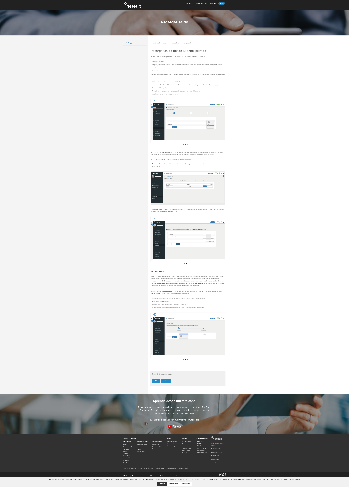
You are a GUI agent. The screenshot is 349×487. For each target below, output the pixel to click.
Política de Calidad (159, 468)
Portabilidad (126, 460)
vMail (138, 447)
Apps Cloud (155, 444)
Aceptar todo (162, 483)
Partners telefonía (187, 446)
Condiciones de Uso (143, 468)
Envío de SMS (126, 458)
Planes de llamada (172, 444)
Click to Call (126, 449)
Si (156, 381)
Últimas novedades (201, 452)
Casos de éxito (186, 444)
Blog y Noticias (200, 450)
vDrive (139, 449)
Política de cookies (294, 479)
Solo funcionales (174, 483)
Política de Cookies (201, 479)
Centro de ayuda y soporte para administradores (165, 43)
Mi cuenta (184, 453)
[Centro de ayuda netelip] (132, 5)
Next (227, 121)
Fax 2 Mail (125, 451)
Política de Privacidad (187, 479)
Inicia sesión (156, 82)
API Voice (125, 453)
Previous (148, 121)
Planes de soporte (172, 446)
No (166, 381)
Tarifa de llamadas (172, 441)
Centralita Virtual (142, 444)
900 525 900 (194, 3)
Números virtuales (128, 447)
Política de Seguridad (183, 468)
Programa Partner (187, 448)
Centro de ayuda (201, 448)
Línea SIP (125, 444)
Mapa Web (126, 468)
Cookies (152, 468)
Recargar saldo (187, 43)
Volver (130, 43)
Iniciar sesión (213, 3)
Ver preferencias (186, 483)
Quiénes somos (186, 441)
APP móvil (199, 446)
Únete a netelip (186, 450)
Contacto (206, 3)
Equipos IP (126, 462)
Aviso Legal (176, 479)
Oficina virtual (141, 451)
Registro (221, 3)
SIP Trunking (126, 456)
